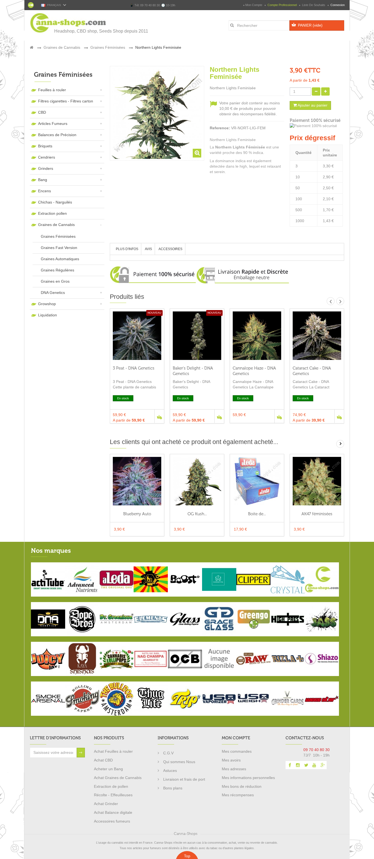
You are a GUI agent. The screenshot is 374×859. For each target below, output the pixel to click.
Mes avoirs (231, 760)
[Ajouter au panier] (159, 416)
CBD (42, 112)
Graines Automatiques (60, 259)
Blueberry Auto (137, 513)
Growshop (47, 304)
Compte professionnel (282, 5)
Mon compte (253, 5)
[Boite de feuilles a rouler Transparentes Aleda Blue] (257, 481)
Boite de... (257, 513)
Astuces (170, 770)
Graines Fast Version (59, 247)
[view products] (48, 579)
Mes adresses (234, 769)
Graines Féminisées (58, 236)
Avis (148, 249)
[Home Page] (31, 47)
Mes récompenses (238, 795)
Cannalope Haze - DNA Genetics (254, 371)
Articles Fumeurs (52, 123)
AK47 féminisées (316, 513)
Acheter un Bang (108, 769)
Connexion (337, 5)
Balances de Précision (57, 135)
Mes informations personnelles (248, 777)
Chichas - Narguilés (55, 202)
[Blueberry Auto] (137, 481)
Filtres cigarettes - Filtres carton (65, 101)
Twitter (306, 765)
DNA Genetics (53, 292)
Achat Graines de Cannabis (118, 777)
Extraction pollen (52, 213)
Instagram (298, 765)
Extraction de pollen (111, 786)
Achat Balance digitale (113, 812)
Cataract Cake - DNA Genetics (312, 371)
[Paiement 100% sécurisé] (317, 126)
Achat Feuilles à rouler (113, 751)
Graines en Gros (55, 281)
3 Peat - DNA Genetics (133, 368)
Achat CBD (103, 760)
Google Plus (322, 765)
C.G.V (168, 753)
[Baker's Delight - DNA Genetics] (197, 335)
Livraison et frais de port (184, 779)
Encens (44, 191)
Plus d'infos (127, 249)
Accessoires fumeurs (112, 821)
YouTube (314, 765)
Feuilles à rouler (52, 90)
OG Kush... (197, 513)
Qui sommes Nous (179, 762)
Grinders (45, 168)
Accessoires (170, 249)
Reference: (220, 128)
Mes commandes (237, 751)
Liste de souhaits (313, 5)
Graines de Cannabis (56, 224)
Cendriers (46, 157)
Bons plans (172, 788)
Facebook (290, 765)
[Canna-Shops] (68, 23)
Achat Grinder (106, 803)
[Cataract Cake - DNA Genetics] (317, 335)
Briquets (45, 146)
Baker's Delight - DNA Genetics (193, 371)
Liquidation (47, 315)
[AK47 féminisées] (317, 481)
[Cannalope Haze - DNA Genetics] (257, 335)
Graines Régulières (57, 270)
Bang (42, 179)
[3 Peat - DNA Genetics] (137, 335)
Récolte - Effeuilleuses (113, 795)
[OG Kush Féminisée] (197, 481)
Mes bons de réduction (241, 786)
